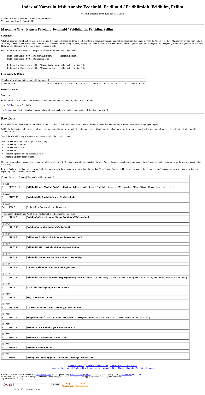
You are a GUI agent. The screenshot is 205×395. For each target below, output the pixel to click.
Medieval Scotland (76, 365)
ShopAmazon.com (68, 384)
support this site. (125, 375)
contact (88, 375)
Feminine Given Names (61, 368)
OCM (9, 105)
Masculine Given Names (113, 368)
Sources (8, 110)
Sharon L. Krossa (77, 375)
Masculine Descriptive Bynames (140, 368)
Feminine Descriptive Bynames (87, 368)
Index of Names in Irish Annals (123, 365)
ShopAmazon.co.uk (82, 384)
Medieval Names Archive (97, 365)
